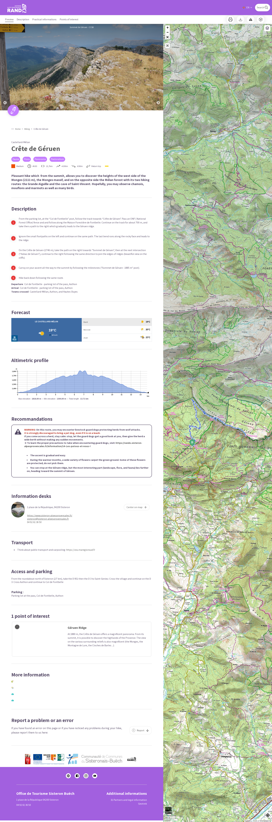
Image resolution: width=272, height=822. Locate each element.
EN (247, 7)
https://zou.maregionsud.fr (80, 549)
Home (17, 128)
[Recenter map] (167, 45)
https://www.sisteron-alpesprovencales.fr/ (49, 515)
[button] (167, 37)
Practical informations (44, 19)
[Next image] (158, 67)
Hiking (27, 128)
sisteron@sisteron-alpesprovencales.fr (48, 518)
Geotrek (142, 803)
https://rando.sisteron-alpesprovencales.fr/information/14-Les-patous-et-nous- (83, 444)
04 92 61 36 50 (34, 522)
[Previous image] (5, 67)
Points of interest (69, 19)
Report (140, 730)
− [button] (168, 32)
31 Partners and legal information (129, 800)
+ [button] (168, 28)
